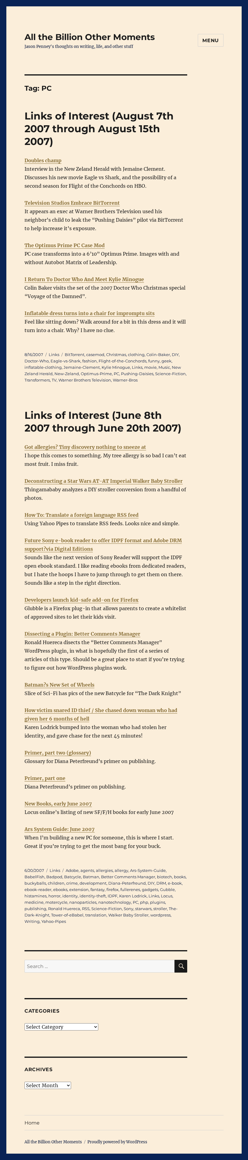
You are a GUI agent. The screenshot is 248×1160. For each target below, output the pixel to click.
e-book (175, 883)
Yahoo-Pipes (53, 921)
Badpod (54, 876)
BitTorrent (74, 354)
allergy (121, 870)
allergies (104, 870)
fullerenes (130, 889)
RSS (86, 908)
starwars (143, 908)
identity (70, 895)
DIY (175, 354)
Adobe (72, 870)
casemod (95, 354)
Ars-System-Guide (148, 870)
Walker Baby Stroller (128, 915)
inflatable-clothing (43, 367)
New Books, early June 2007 (58, 804)
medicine (34, 902)
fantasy (97, 889)
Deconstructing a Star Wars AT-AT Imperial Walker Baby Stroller (103, 481)
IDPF (112, 895)
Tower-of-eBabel (67, 915)
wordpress (160, 915)
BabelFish (34, 876)
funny (154, 360)
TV (54, 380)
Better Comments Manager (128, 876)
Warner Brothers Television (84, 380)
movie (150, 367)
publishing (35, 908)
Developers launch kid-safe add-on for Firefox (81, 600)
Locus (166, 895)
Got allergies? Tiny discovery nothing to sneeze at (85, 447)
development (93, 883)
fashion (89, 360)
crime (72, 883)
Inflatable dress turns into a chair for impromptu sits (89, 313)
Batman (91, 876)
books (180, 876)
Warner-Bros (125, 380)
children (56, 883)
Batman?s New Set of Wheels (59, 685)
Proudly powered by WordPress (117, 1142)
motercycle (56, 902)
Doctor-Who (36, 360)
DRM (161, 883)
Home (32, 1123)
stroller (160, 908)
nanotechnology (114, 902)
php (144, 902)
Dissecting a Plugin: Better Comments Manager (82, 634)
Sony (128, 908)
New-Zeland (66, 373)
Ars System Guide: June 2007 (59, 829)
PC (116, 373)
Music (164, 367)
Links (54, 354)
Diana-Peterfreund (127, 883)
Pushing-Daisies (137, 373)
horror (54, 895)
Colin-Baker (158, 354)
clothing (136, 354)
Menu (210, 40)
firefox (112, 889)
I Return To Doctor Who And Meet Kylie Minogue (84, 279)
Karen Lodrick (133, 895)
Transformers (37, 380)
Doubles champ (42, 160)
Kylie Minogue (116, 367)
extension (79, 889)
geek (166, 360)
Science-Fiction (170, 373)
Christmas (116, 354)
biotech (164, 876)
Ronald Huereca (64, 908)
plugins (157, 902)
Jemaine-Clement (82, 367)
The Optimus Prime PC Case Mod (64, 245)
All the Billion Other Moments (89, 37)
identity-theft (93, 895)
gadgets (150, 889)
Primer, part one (44, 778)
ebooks (60, 889)
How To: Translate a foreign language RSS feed (81, 515)
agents (87, 870)
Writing (32, 921)
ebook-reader (37, 889)
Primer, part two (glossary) (57, 753)
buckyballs (35, 883)
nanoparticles (82, 902)
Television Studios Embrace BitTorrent (72, 203)
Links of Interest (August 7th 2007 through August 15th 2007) (99, 128)
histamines (35, 895)
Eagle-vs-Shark (65, 360)
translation (95, 915)
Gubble (167, 889)
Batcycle (72, 876)
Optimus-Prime (96, 373)
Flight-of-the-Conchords (122, 360)
